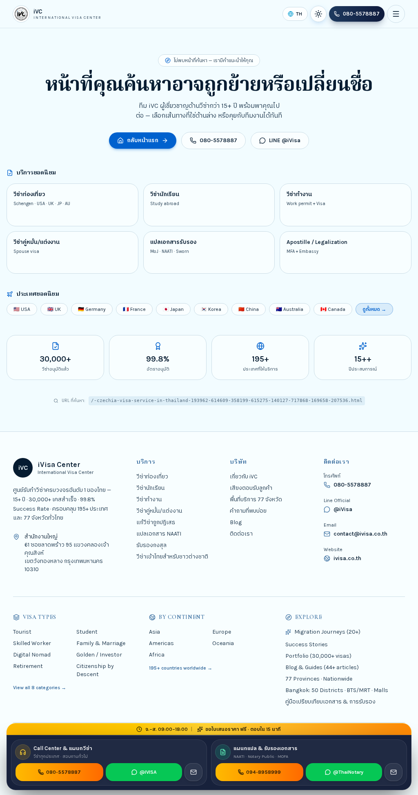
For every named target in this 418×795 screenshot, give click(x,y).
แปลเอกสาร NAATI (158, 533)
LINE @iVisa (284, 140)
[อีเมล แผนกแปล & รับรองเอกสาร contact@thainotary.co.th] (393, 772)
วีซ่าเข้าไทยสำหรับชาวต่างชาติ (172, 556)
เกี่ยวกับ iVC (244, 476)
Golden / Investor (99, 654)
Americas (161, 643)
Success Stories (306, 644)
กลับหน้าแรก (142, 140)
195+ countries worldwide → (180, 668)
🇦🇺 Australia (289, 309)
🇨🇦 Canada (332, 309)
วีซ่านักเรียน (150, 488)
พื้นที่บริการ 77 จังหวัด (256, 499)
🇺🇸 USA (21, 309)
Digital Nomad (32, 654)
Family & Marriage (100, 643)
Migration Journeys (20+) (327, 631)
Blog (236, 522)
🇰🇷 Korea (211, 309)
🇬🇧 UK (54, 309)
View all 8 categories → (39, 687)
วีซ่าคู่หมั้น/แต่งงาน (159, 510)
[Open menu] (396, 14)
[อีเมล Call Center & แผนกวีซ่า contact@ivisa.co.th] (193, 772)
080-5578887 (361, 14)
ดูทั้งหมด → (374, 309)
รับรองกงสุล (151, 545)
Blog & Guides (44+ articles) (322, 667)
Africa (157, 654)
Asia (154, 631)
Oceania (223, 643)
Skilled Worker (32, 643)
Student (87, 631)
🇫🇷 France (134, 309)
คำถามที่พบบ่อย (248, 510)
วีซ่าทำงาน (149, 499)
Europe (221, 631)
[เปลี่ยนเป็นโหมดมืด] (318, 14)
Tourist (22, 631)
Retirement (28, 666)
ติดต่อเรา (241, 533)
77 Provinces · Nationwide (318, 678)
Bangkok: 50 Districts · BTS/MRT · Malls (336, 690)
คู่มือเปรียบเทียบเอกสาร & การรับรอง (330, 701)
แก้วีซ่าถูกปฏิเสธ (155, 522)
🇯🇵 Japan (173, 309)
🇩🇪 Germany (92, 309)
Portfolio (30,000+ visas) (318, 655)
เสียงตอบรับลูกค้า (251, 488)
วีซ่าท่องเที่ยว (152, 476)
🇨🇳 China (248, 309)
